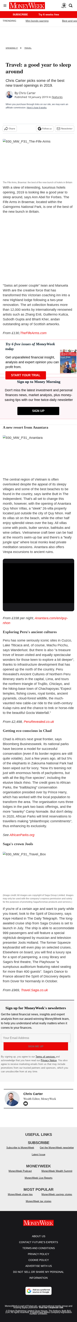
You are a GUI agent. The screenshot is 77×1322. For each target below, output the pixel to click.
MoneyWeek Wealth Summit (56, 1174)
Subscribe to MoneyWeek (20, 1151)
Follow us (47, 128)
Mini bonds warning (37, 20)
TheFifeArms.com (33, 333)
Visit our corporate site (51, 1311)
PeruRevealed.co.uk (39, 722)
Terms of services (46, 1056)
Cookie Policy (38, 1263)
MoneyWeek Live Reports (39, 1181)
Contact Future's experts (38, 1245)
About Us (38, 1239)
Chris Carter (27, 93)
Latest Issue (38, 1158)
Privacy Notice (49, 1060)
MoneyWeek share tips (20, 1198)
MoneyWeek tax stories (38, 1205)
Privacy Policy (38, 1257)
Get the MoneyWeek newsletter (57, 1151)
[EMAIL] (26, 1103)
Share (12, 128)
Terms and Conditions (38, 1251)
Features (57, 97)
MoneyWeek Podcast (20, 1174)
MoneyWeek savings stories (56, 1198)
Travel (28, 48)
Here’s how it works (37, 107)
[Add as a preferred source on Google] (38, 1294)
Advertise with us (38, 1269)
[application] (38, 583)
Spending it (12, 48)
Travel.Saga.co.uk (34, 990)
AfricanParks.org (22, 835)
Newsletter (67, 128)
